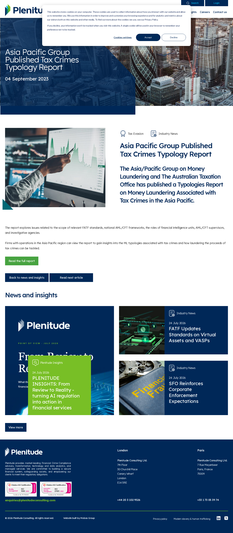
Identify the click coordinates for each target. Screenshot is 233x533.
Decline (174, 37)
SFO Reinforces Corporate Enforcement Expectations (186, 392)
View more (16, 427)
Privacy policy (160, 518)
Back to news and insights (26, 277)
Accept (148, 37)
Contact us (220, 12)
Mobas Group (87, 518)
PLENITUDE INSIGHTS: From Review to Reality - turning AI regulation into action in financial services (56, 393)
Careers (205, 12)
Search (195, 3)
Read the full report (22, 261)
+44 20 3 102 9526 (128, 499)
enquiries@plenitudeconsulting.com (30, 500)
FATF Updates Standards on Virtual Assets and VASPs (192, 334)
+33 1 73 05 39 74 (208, 499)
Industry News (168, 134)
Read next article (71, 277)
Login (216, 3)
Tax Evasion (135, 134)
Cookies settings (123, 37)
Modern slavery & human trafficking (192, 518)
